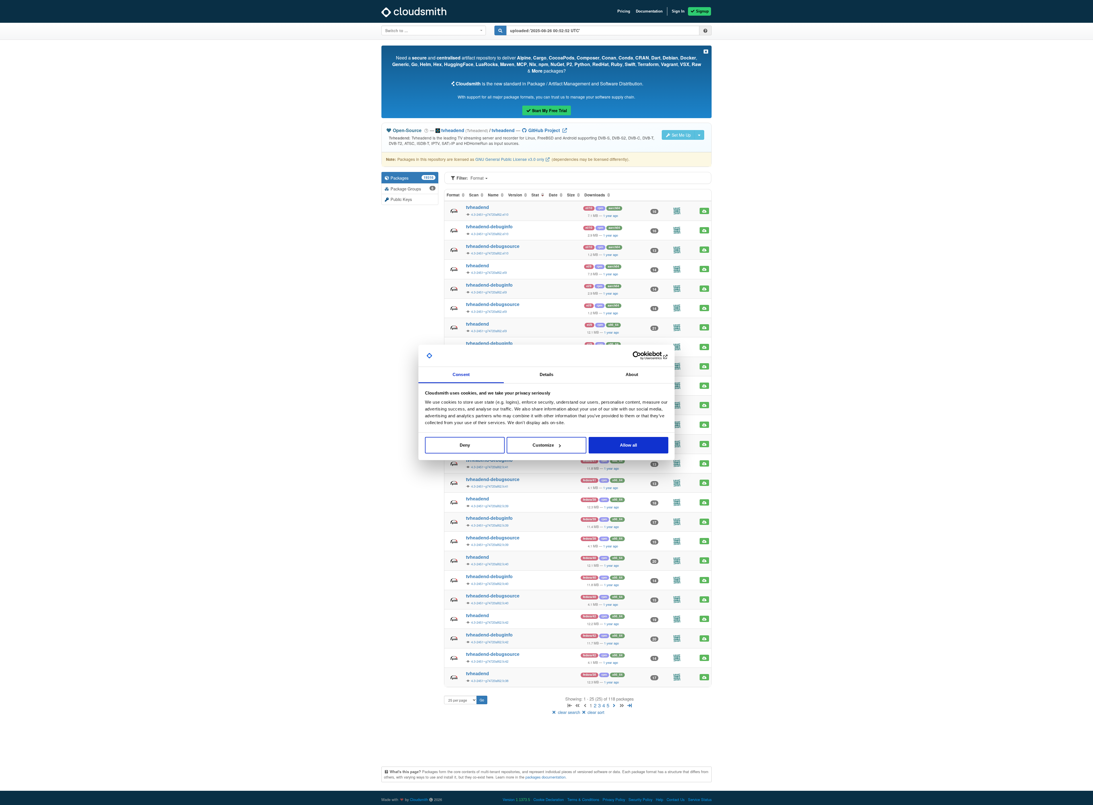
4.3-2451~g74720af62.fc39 (489, 506)
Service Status (700, 799)
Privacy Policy (614, 799)
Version (516, 799)
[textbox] (432, 30)
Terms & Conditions (583, 799)
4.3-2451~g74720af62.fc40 (489, 564)
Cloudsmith (419, 799)
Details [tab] (547, 374)
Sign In (678, 11)
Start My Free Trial (549, 110)
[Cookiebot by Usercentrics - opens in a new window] (643, 356)
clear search (569, 712)
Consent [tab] (461, 374)
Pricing (623, 11)
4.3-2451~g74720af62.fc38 (489, 680)
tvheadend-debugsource (492, 246)
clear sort (595, 712)
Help (659, 799)
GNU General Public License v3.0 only (509, 159)
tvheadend (503, 130)
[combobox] (433, 30)
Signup (702, 11)
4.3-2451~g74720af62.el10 (489, 214)
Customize (543, 445)
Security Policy (640, 799)
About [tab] (632, 374)
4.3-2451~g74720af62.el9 (489, 272)
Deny (465, 445)
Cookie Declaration (548, 799)
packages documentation (545, 777)
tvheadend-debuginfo (489, 226)
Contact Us (676, 799)
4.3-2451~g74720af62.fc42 (489, 622)
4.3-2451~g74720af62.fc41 (489, 467)
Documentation (649, 11)
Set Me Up (681, 135)
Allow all (628, 445)
